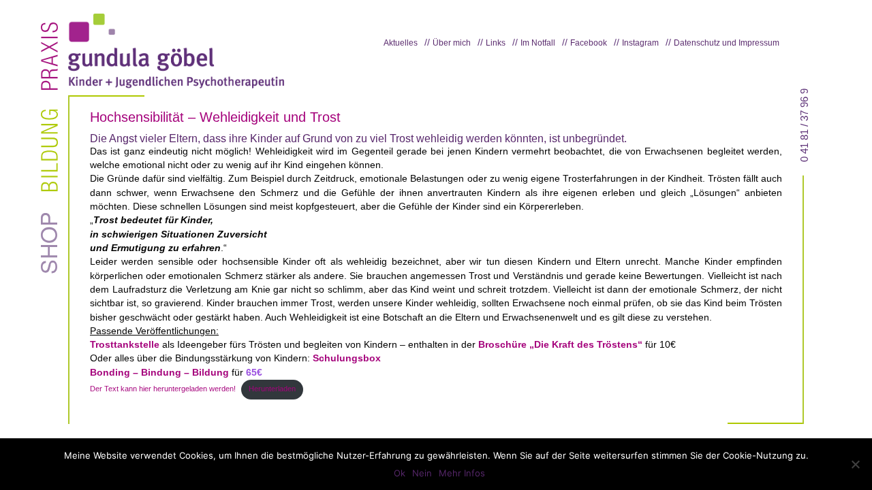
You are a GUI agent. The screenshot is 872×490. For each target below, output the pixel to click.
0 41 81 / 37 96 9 (804, 125)
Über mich (452, 43)
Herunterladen (272, 389)
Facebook (588, 43)
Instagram (640, 43)
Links (495, 43)
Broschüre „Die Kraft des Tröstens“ (560, 345)
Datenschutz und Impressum (726, 43)
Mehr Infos (462, 473)
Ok (399, 473)
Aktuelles (401, 43)
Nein (422, 473)
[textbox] (436, 118)
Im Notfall (537, 43)
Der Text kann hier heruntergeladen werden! (163, 389)
